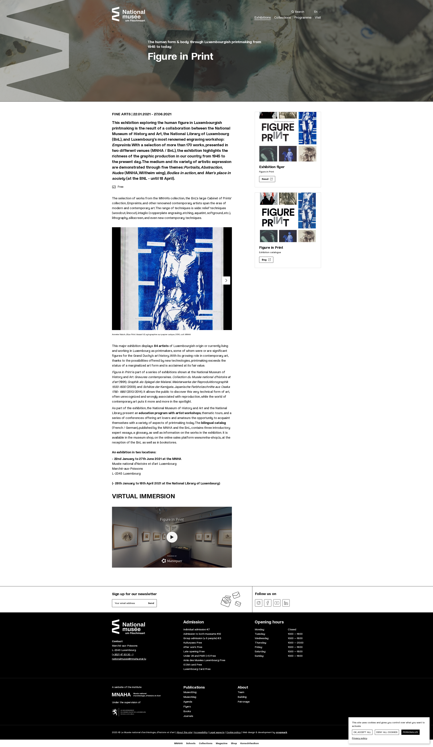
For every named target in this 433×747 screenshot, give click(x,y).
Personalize (410, 732)
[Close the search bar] (310, 11)
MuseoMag (189, 696)
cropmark (281, 732)
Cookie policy (233, 732)
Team (241, 692)
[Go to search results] (292, 11)
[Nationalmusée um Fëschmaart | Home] (128, 14)
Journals (188, 716)
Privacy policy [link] (359, 738)
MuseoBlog (190, 692)
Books (187, 711)
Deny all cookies (386, 732)
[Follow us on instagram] (258, 603)
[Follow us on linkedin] (286, 603)
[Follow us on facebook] (267, 603)
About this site (184, 732)
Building (242, 696)
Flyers (187, 706)
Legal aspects (216, 732)
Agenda (187, 701)
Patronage (244, 701)
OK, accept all (362, 732)
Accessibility (201, 732)
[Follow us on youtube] (277, 603)
